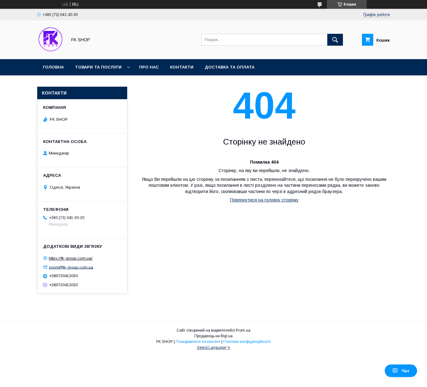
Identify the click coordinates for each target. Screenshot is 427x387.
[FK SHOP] (50, 50)
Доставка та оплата (229, 67)
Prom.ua (243, 330)
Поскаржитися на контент (198, 341)
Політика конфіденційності (247, 341)
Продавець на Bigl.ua (213, 336)
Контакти (181, 67)
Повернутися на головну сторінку (264, 199)
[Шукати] (335, 40)
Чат (405, 370)
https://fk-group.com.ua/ (71, 258)
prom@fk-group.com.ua (71, 267)
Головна (53, 67)
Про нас (149, 67)
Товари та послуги (98, 67)
